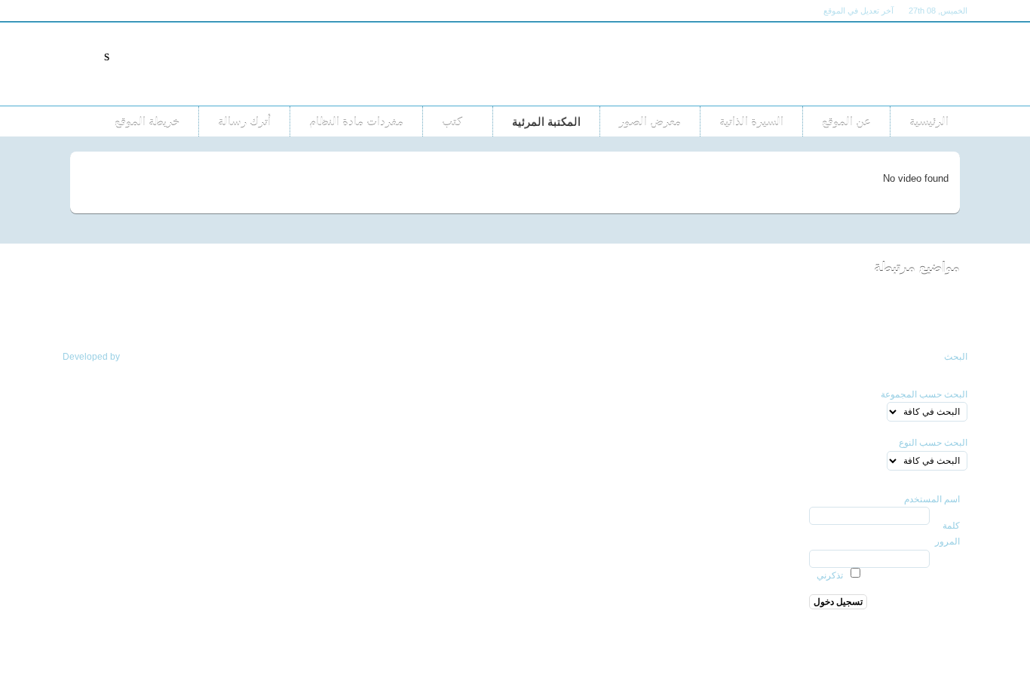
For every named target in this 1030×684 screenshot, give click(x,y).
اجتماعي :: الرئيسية (883, 319)
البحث (955, 356)
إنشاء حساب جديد (927, 652)
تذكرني (830, 575)
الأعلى (83, 319)
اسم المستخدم (932, 499)
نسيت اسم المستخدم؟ (917, 636)
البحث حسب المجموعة (924, 394)
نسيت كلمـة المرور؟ (921, 620)
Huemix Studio (152, 356)
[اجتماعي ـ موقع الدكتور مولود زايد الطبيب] (835, 64)
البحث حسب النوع (933, 442)
